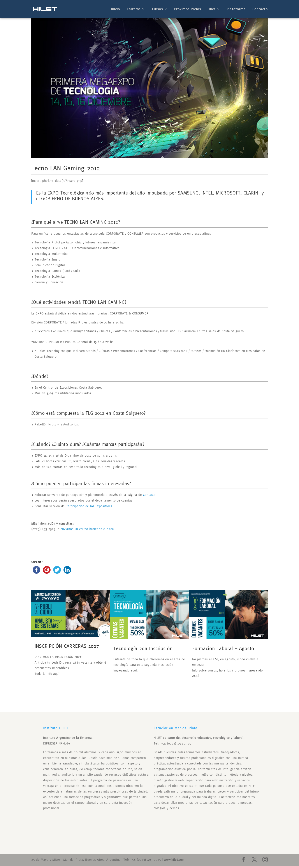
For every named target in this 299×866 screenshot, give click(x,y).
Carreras (134, 9)
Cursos (157, 9)
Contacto (260, 9)
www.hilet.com (174, 859)
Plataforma (236, 9)
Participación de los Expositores (89, 506)
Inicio (115, 9)
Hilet (212, 9)
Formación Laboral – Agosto (223, 648)
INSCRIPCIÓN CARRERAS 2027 (67, 646)
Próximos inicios (187, 9)
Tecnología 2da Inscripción (142, 648)
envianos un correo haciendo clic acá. (87, 529)
